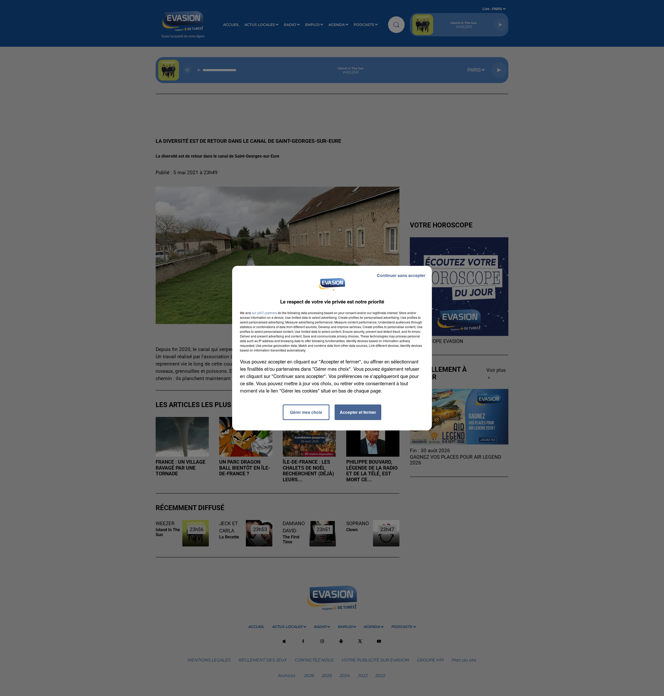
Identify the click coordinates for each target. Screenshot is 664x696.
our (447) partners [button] (264, 312)
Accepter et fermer (358, 412)
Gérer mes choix (306, 412)
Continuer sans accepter (401, 275)
